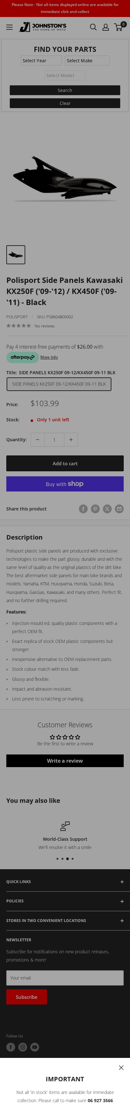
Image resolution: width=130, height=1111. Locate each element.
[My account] (106, 27)
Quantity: (16, 439)
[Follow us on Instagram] (22, 1047)
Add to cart (65, 463)
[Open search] (93, 27)
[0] (118, 27)
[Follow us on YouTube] (34, 1047)
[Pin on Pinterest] (95, 508)
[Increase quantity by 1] (71, 439)
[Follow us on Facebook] (10, 1047)
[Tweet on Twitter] (107, 508)
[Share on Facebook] (83, 508)
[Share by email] (119, 508)
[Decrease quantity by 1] (37, 439)
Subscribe (27, 997)
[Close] (121, 1067)
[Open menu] (9, 27)
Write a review (65, 760)
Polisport (17, 317)
